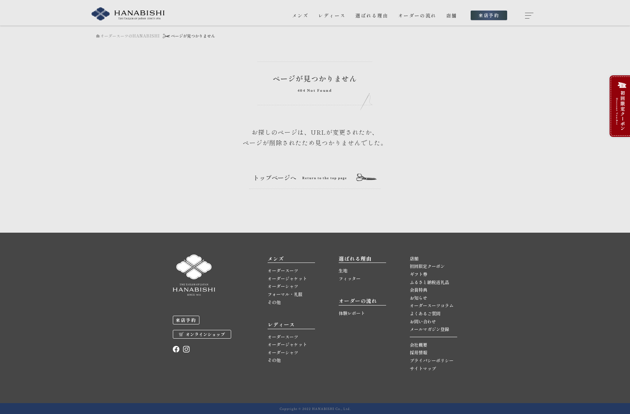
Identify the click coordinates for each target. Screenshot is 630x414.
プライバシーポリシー (432, 360)
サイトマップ (423, 368)
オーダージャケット (287, 278)
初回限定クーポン (427, 266)
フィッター (350, 278)
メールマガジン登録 (429, 329)
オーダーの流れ (417, 15)
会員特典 (418, 290)
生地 (343, 270)
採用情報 (418, 352)
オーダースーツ (283, 270)
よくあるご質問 (425, 313)
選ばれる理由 (371, 15)
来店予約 (489, 15)
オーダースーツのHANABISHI (130, 36)
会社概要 (418, 345)
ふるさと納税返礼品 (429, 282)
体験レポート (352, 313)
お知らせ (418, 298)
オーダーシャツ (283, 286)
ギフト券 (418, 274)
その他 (274, 302)
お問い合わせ (423, 321)
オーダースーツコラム (432, 305)
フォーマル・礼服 (285, 294)
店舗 (451, 15)
